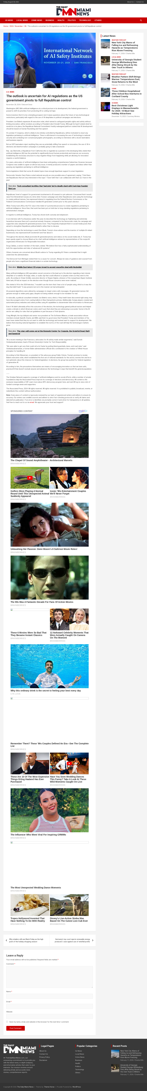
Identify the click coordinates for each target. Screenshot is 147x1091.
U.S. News (10, 92)
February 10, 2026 (118, 85)
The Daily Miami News (25, 1087)
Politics (72, 20)
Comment (10, 964)
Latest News (109, 36)
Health (61, 20)
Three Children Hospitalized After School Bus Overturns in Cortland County (127, 94)
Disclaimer (43, 1060)
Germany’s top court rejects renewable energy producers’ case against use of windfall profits (72, 940)
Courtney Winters (133, 116)
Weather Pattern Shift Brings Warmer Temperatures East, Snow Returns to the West (126, 79)
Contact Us (140, 2)
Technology (85, 20)
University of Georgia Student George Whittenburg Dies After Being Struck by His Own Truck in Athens (126, 63)
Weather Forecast (119, 40)
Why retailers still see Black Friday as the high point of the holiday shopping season (26, 940)
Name (9, 992)
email (32, 402)
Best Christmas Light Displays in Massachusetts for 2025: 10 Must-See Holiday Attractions (125, 109)
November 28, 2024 (13, 104)
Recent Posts (120, 1046)
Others (98, 20)
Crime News (36, 20)
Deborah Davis (27, 104)
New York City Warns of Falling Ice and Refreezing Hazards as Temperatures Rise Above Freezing (125, 46)
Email (9, 1002)
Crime (114, 88)
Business (50, 20)
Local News (22, 20)
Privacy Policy (44, 1057)
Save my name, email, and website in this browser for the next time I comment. (39, 1022)
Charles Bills (130, 53)
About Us (130, 2)
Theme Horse (49, 1087)
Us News (9, 20)
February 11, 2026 (118, 53)
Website (9, 1012)
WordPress (76, 1087)
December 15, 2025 (119, 116)
